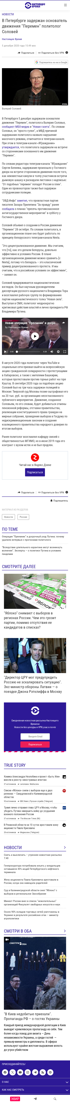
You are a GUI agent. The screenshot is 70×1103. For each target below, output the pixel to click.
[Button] (26, 53)
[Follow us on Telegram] (35, 1072)
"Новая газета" (41, 126)
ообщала (8, 209)
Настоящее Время (12, 39)
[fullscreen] (65, 351)
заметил (22, 200)
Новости (8, 14)
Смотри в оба (18, 931)
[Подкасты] (50, 1072)
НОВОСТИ (13, 847)
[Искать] (55, 1099)
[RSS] (43, 1072)
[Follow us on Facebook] (5, 1072)
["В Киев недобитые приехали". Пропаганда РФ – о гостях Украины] (35, 973)
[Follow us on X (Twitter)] (12, 1072)
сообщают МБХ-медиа (15, 126)
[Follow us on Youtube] (20, 1072)
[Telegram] (35, 1099)
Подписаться (35, 472)
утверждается (10, 147)
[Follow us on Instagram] (28, 1072)
